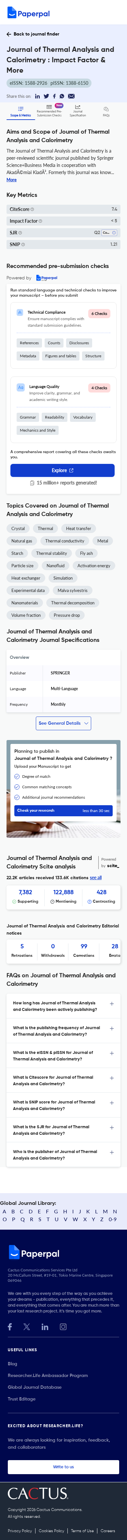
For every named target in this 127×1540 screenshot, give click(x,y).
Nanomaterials (24, 602)
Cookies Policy (51, 1531)
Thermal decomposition (72, 602)
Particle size (22, 565)
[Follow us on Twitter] (26, 1326)
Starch (17, 553)
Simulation (63, 578)
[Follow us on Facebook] (10, 1326)
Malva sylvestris (73, 590)
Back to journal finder (36, 34)
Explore (59, 470)
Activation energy (94, 565)
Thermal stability (51, 553)
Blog (12, 1364)
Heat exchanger (25, 578)
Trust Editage (21, 1399)
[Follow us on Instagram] (63, 1326)
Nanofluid (55, 565)
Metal (102, 540)
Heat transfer (78, 528)
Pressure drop (67, 615)
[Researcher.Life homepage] (63, 1252)
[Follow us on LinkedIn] (45, 1326)
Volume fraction (26, 615)
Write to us (63, 1467)
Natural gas (21, 540)
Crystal (18, 528)
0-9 (113, 1219)
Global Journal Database (35, 1387)
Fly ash (86, 553)
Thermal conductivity (64, 540)
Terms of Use (82, 1531)
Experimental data (28, 590)
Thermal (45, 528)
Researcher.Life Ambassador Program (48, 1375)
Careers (108, 1531)
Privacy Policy (20, 1531)
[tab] (63, 1006)
